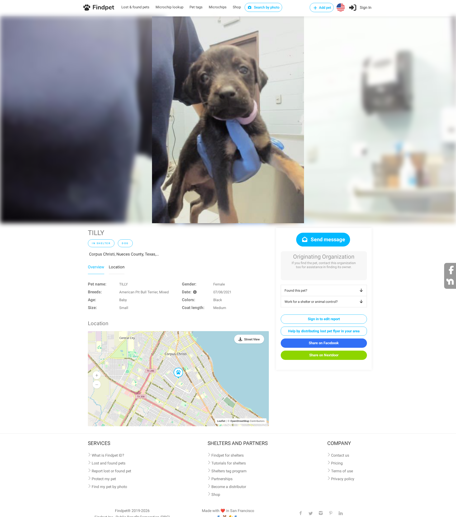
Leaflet (221, 421)
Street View (252, 339)
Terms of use (342, 471)
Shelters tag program (229, 471)
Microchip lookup (169, 7)
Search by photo (266, 7)
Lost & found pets (135, 7)
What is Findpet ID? (108, 455)
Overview (96, 267)
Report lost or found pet (111, 471)
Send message (327, 239)
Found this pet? (296, 290)
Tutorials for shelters (228, 463)
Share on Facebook (324, 343)
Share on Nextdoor (323, 355)
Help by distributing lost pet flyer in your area (324, 331)
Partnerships (222, 479)
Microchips (218, 7)
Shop (237, 7)
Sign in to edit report (324, 319)
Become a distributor (228, 486)
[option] (228, 119)
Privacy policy (342, 479)
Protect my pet (104, 479)
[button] (175, 368)
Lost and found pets (108, 463)
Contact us (340, 455)
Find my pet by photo (109, 486)
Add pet (324, 7)
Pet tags (196, 7)
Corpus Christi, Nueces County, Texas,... (124, 254)
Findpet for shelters (227, 455)
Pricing (337, 463)
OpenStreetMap (239, 421)
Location (116, 267)
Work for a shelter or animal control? (311, 302)
